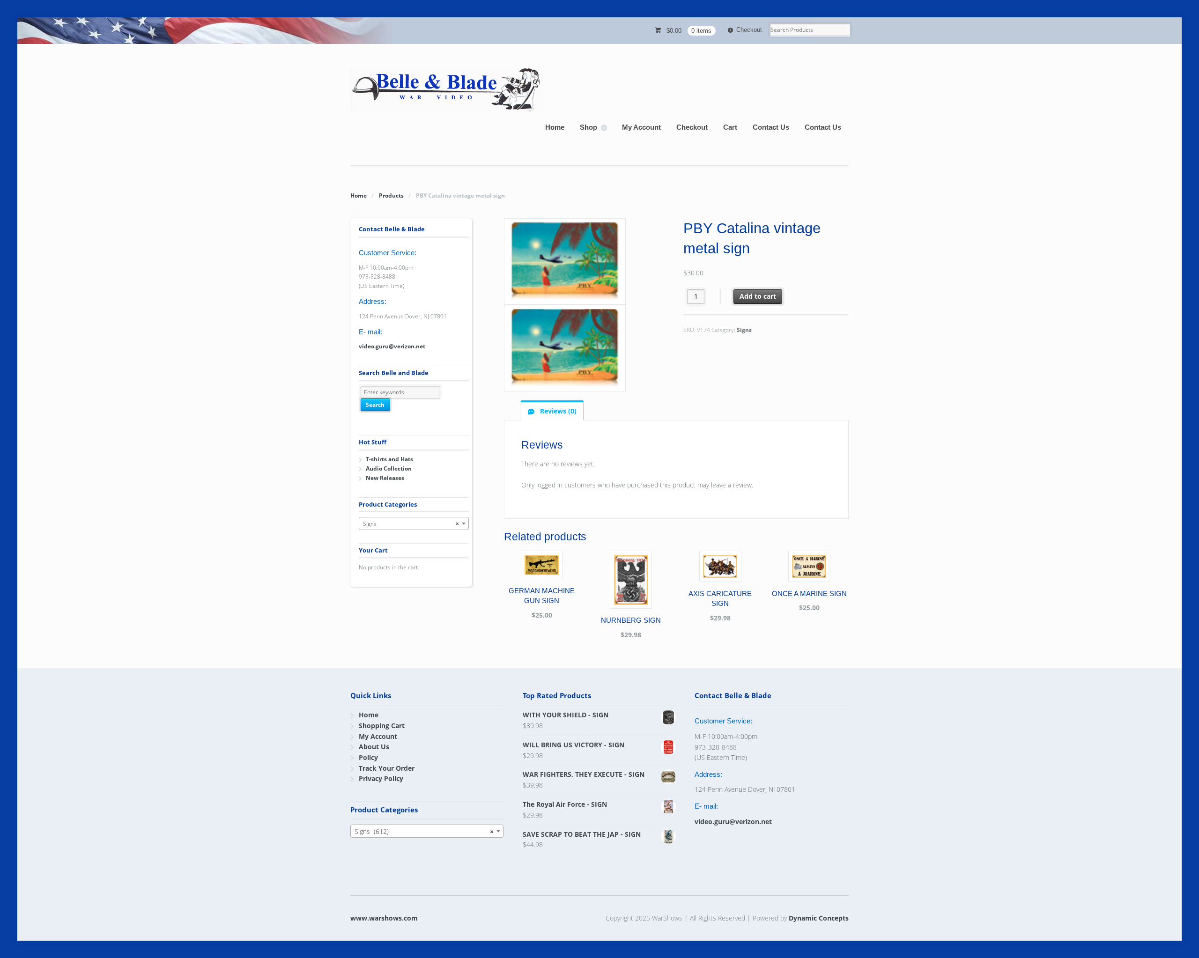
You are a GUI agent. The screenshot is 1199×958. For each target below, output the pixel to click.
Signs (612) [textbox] (424, 831)
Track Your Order (386, 768)
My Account (641, 127)
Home (554, 127)
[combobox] (414, 523)
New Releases (385, 478)
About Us (374, 746)
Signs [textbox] (411, 524)
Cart (730, 127)
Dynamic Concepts (819, 918)
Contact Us (771, 127)
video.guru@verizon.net (392, 346)
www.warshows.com (384, 918)
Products (391, 195)
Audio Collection (389, 468)
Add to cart (758, 296)
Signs (744, 330)
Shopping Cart (382, 725)
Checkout (749, 29)
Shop (588, 127)
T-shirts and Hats (389, 459)
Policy (368, 757)
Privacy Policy (381, 778)
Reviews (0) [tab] (557, 410)
